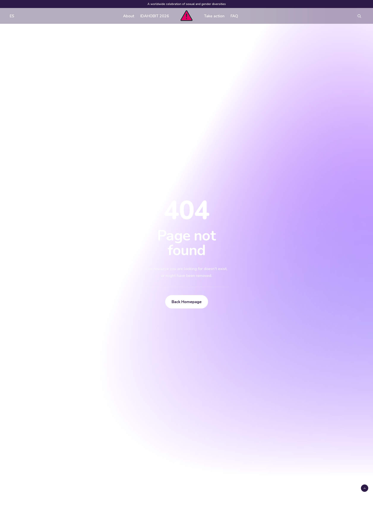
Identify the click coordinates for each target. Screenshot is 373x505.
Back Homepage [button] (187, 301)
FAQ (234, 16)
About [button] (128, 16)
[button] (361, 16)
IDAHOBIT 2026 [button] (154, 16)
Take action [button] (214, 16)
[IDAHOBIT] (186, 16)
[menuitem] (11, 16)
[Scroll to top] (364, 488)
